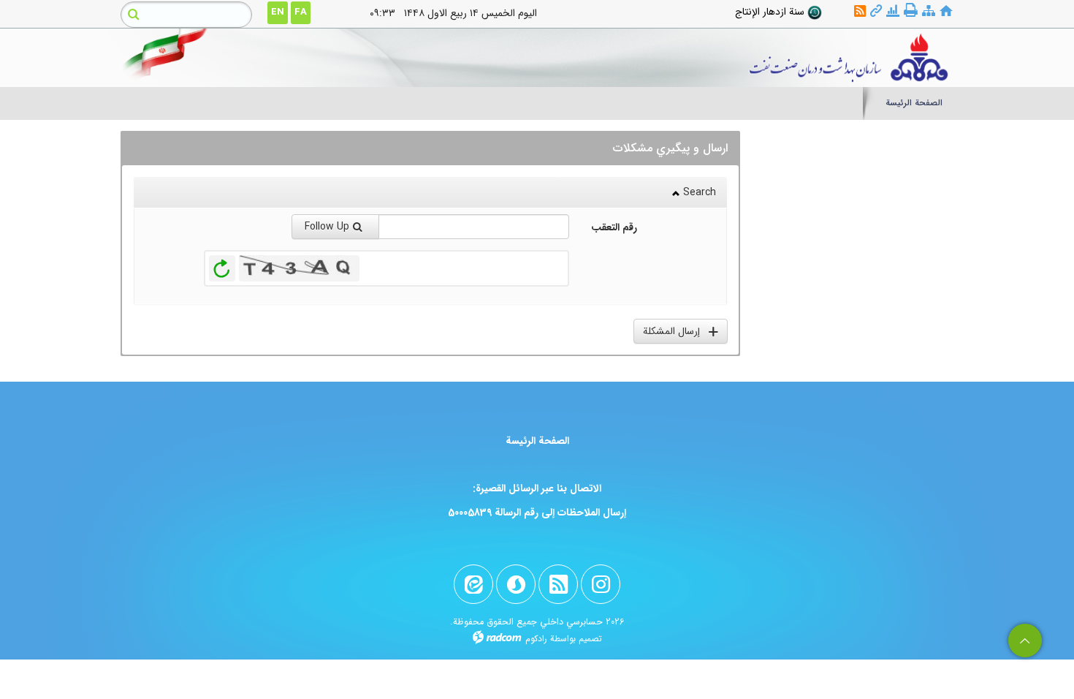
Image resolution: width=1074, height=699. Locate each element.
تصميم (590, 639)
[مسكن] (946, 11)
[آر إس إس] (860, 11)
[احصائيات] (892, 11)
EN (277, 12)
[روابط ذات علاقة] (876, 11)
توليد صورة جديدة (222, 269)
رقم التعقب (614, 227)
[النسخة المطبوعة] (911, 10)
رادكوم (536, 639)
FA (300, 12)
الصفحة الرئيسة (537, 441)
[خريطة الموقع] (928, 11)
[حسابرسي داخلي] (644, 58)
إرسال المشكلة (676, 331)
